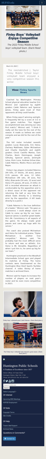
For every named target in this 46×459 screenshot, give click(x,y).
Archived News (8, 429)
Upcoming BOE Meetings (11, 399)
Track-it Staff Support (10, 425)
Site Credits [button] (7, 416)
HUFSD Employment (10, 402)
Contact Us (10, 439)
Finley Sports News (28, 91)
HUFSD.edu (8, 2)
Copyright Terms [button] (8, 412)
